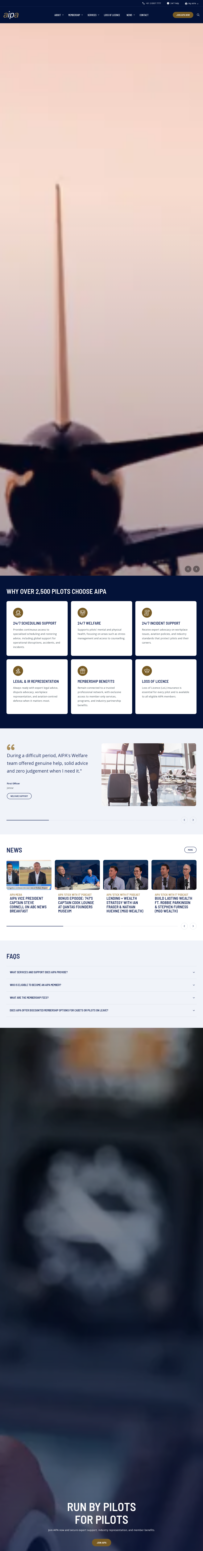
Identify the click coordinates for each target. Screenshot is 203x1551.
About (58, 15)
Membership (74, 15)
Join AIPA (101, 1542)
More (190, 849)
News (129, 15)
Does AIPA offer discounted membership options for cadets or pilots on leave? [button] (59, 1010)
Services (92, 15)
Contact (144, 15)
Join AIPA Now (183, 15)
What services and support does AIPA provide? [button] (39, 972)
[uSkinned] (11, 15)
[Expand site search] (198, 14)
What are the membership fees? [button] (29, 997)
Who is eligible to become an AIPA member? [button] (35, 985)
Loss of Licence (112, 15)
